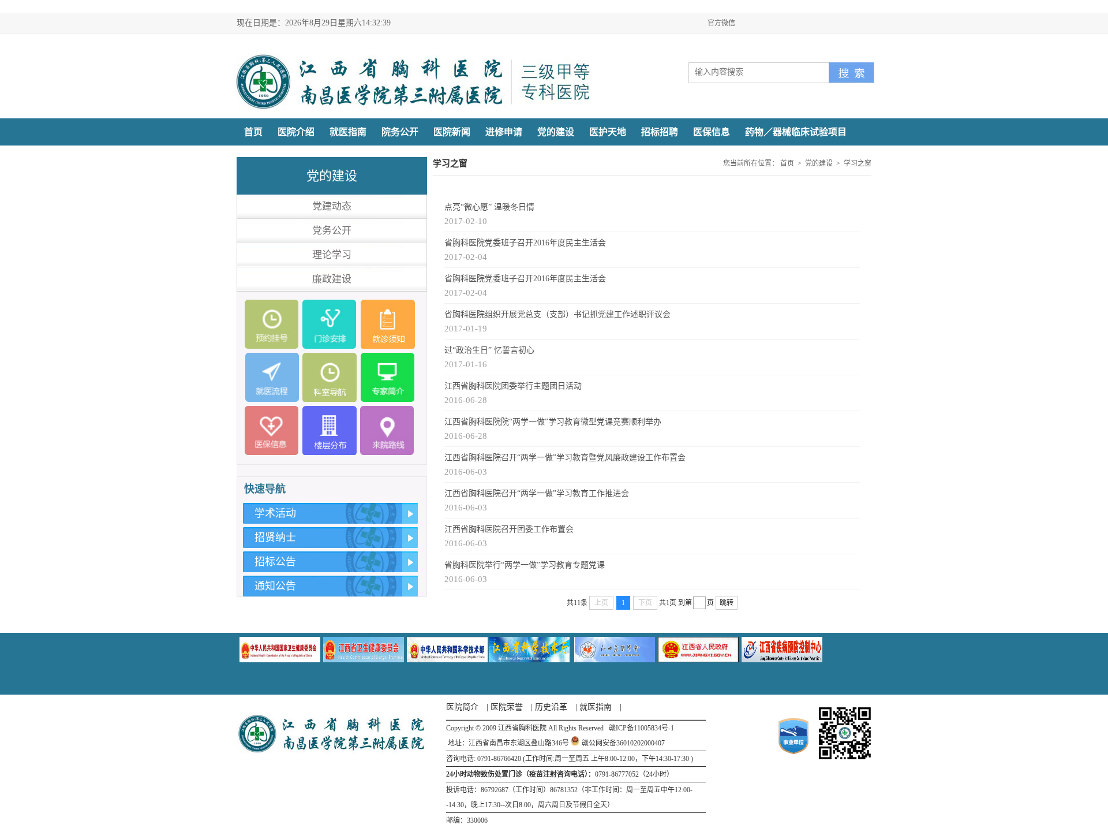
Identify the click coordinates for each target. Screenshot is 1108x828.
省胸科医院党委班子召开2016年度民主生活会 (525, 242)
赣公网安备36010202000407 (623, 743)
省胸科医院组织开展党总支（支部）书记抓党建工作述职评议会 (557, 314)
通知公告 (275, 586)
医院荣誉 (507, 707)
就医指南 (348, 132)
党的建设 (555, 132)
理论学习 (331, 254)
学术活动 (275, 513)
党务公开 (331, 230)
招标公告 (275, 562)
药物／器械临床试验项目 (796, 132)
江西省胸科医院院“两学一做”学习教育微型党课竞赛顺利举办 (552, 421)
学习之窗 (857, 163)
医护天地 (607, 132)
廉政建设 (331, 279)
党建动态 (331, 206)
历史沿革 (551, 707)
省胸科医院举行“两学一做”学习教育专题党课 (524, 565)
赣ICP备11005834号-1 (641, 728)
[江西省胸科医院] (414, 109)
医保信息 (711, 132)
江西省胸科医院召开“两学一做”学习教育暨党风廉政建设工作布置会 (565, 457)
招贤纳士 (275, 537)
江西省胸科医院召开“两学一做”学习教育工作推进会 (536, 493)
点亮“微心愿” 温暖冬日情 (489, 207)
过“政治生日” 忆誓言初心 (489, 350)
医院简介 (462, 707)
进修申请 (503, 132)
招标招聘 (659, 132)
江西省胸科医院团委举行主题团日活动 (513, 386)
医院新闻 (451, 132)
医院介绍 (296, 132)
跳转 (726, 603)
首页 (253, 132)
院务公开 (399, 132)
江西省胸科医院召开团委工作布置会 (509, 529)
